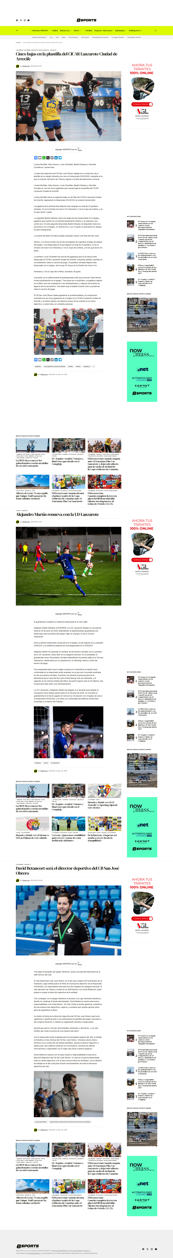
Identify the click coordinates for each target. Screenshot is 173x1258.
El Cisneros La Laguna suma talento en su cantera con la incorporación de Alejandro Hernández (147, 225)
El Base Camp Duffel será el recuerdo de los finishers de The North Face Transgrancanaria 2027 (147, 269)
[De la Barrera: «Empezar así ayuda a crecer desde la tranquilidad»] (104, 824)
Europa (78, 366)
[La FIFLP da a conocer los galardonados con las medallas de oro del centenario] (32, 445)
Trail (51, 37)
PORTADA (35, 457)
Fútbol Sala (38, 456)
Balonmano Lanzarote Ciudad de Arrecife (36, 50)
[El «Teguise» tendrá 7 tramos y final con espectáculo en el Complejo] (68, 445)
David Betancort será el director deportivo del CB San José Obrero (70, 1121)
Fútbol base (20, 456)
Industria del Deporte (39, 37)
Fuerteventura (35, 454)
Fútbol (43, 454)
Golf (57, 37)
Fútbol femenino (29, 456)
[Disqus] (68, 403)
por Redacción (133, 312)
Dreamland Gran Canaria (100, 37)
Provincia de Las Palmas (95, 456)
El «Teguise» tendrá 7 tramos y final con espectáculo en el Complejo (146, 282)
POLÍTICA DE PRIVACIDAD (60, 1250)
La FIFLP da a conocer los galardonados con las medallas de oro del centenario (147, 256)
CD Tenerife (85, 37)
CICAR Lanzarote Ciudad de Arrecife (54, 366)
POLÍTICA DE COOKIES (75, 1250)
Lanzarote (53, 50)
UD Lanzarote (55, 763)
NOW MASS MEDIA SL (34, 1253)
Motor (55, 456)
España (70, 366)
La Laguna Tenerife (118, 37)
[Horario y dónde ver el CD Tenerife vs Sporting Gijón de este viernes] (104, 791)
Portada (18, 42)
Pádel (63, 37)
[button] (17, 30)
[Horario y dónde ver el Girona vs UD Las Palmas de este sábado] (32, 824)
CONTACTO (86, 1250)
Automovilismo (57, 454)
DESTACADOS (26, 454)
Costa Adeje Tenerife (134, 37)
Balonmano (20, 50)
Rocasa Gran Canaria (110, 456)
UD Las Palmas (73, 37)
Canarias (38, 366)
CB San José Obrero (41, 1121)
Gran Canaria (21, 457)
